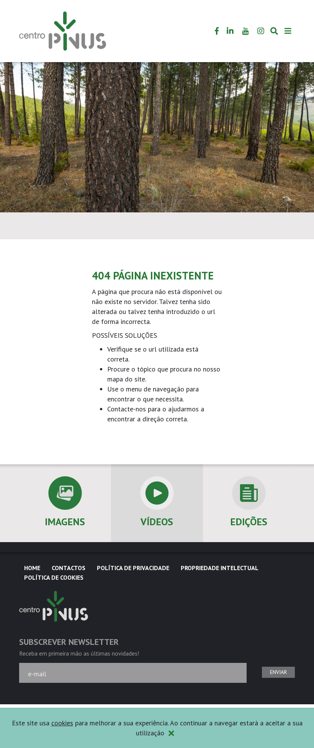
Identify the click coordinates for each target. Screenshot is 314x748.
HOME (32, 568)
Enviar (278, 672)
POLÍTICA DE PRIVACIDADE (133, 568)
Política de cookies (53, 577)
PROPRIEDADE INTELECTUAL (219, 568)
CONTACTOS (68, 568)
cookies (62, 722)
